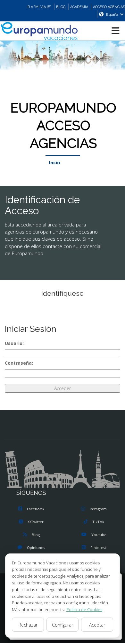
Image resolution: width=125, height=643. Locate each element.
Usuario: (14, 343)
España (112, 15)
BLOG (60, 7)
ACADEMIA (79, 7)
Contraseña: (19, 363)
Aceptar (97, 625)
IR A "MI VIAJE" (39, 7)
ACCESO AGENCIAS (109, 7)
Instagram (98, 508)
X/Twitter (36, 521)
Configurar (62, 625)
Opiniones (36, 547)
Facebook (35, 508)
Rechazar (28, 625)
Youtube (98, 534)
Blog (36, 534)
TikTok (98, 521)
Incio (54, 162)
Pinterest (98, 547)
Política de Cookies (84, 609)
